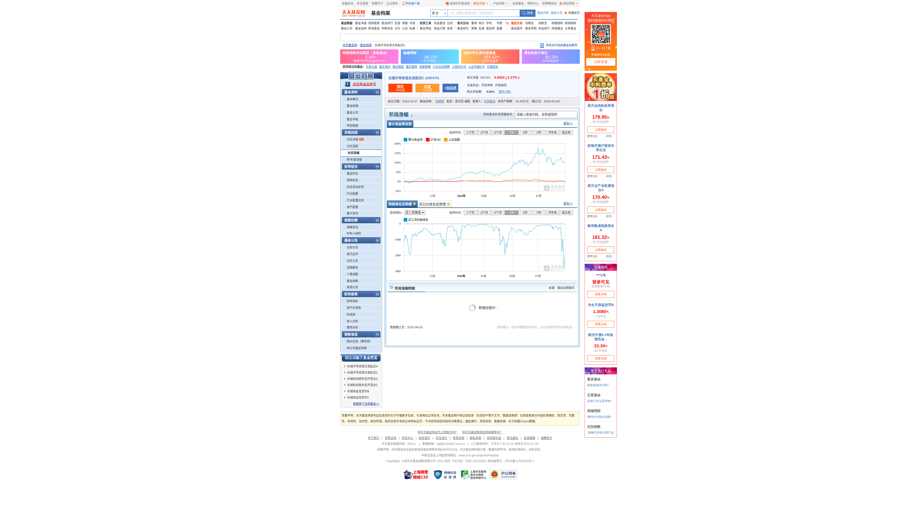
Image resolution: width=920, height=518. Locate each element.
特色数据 (352, 125)
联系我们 (424, 438)
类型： (458, 101)
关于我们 (373, 438)
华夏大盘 (371, 67)
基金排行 (387, 23)
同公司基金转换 (357, 348)
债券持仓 (352, 180)
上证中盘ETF (476, 67)
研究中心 (407, 438)
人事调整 (352, 274)
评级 (412, 23)
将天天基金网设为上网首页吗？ (438, 432)
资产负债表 (354, 308)
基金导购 (531, 28)
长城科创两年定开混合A (362, 379)
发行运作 (352, 254)
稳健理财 (557, 23)
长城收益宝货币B (358, 391)
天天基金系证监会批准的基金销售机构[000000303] (424, 449)
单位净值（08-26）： (493, 77)
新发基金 (374, 28)
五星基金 (570, 28)
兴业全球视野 (441, 67)
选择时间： (456, 132)
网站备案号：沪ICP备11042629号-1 (511, 461)
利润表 (351, 314)
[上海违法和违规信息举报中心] (474, 474)
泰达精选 (398, 67)
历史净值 (352, 139)
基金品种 (361, 28)
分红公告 (352, 261)
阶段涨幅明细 (405, 288)
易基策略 (425, 67)
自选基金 (518, 3)
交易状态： (486, 85)
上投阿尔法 (459, 67)
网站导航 (569, 3)
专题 (499, 23)
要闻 (474, 23)
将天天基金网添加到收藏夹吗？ (482, 432)
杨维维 (440, 101)
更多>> (568, 123)
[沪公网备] (504, 474)
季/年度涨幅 (354, 159)
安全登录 (362, 3)
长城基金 (489, 101)
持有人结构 (354, 233)
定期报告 (352, 267)
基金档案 (380, 13)
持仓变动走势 (355, 187)
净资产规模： (530, 101)
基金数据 (346, 23)
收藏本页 (572, 13)
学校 (489, 23)
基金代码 (543, 13)
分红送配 (352, 146)
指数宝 (542, 23)
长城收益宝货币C (358, 397)
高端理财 (570, 23)
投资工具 (425, 23)
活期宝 (529, 23)
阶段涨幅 (353, 153)
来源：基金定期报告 (562, 288)
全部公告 (352, 247)
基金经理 (352, 106)
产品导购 (499, 3)
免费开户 (377, 3)
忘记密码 (392, 3)
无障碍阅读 (549, 3)
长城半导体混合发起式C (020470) (413, 78)
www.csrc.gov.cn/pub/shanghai (479, 455)
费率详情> (505, 92)
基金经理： (432, 101)
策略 (474, 28)
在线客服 (529, 438)
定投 (397, 23)
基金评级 (352, 119)
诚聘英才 (546, 438)
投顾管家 (374, 23)
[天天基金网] (354, 13)
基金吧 (490, 28)
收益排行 (544, 28)
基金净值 (361, 23)
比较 (450, 23)
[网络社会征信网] (445, 474)
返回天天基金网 (460, 3)
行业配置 (352, 193)
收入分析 (352, 321)
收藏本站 (347, 3)
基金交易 (479, 3)
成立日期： (403, 101)
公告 (405, 28)
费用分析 (352, 327)
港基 (405, 23)
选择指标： (397, 212)
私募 (412, 28)
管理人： (483, 101)
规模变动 (352, 227)
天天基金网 (350, 45)
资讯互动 (463, 23)
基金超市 (517, 28)
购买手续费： (489, 92)
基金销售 (352, 281)
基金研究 (463, 28)
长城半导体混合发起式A (362, 366)
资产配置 (352, 207)
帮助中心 (533, 3)
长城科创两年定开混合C (362, 385)
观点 (481, 23)
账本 (450, 28)
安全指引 (441, 438)
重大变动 (352, 213)
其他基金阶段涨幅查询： (499, 114)
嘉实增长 (385, 67)
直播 (499, 28)
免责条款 (458, 438)
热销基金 (557, 28)
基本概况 (352, 99)
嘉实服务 (411, 67)
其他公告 (352, 287)
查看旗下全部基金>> (366, 404)
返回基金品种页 (364, 84)
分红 (397, 28)
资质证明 (390, 438)
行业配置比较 (355, 200)
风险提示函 (494, 438)
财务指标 (352, 301)
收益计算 (439, 28)
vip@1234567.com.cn (451, 444)
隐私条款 (475, 438)
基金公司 (556, 13)
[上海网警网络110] (416, 474)
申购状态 (387, 28)
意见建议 (512, 438)
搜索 (527, 13)
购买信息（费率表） (360, 341)
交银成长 (492, 67)
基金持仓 (352, 173)
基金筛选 (425, 28)
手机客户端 (412, 3)
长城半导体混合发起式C (362, 372)
